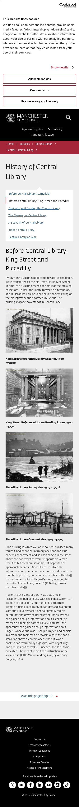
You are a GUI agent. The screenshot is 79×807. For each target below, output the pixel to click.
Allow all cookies (39, 79)
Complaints (39, 757)
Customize (37, 90)
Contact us (39, 740)
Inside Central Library (21, 230)
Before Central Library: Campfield (28, 193)
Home (10, 144)
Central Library (44, 144)
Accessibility (55, 129)
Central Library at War (22, 237)
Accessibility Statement (39, 768)
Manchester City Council (34, 115)
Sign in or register (32, 129)
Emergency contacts (39, 745)
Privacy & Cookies (39, 762)
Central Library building (20, 150)
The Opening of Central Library (27, 215)
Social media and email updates (40, 776)
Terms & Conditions (39, 751)
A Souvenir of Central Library (26, 222)
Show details (59, 67)
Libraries (25, 144)
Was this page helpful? (37, 696)
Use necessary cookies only (39, 101)
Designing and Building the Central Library (34, 208)
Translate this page (42, 134)
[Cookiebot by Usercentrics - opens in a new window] (59, 5)
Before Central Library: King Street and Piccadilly (39, 201)
